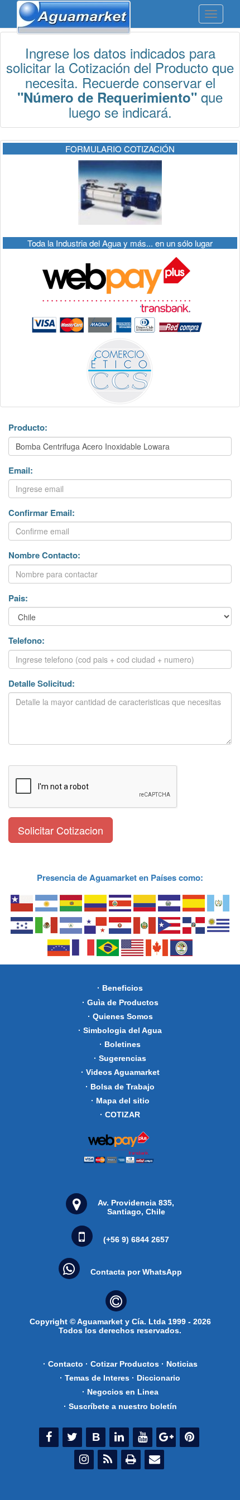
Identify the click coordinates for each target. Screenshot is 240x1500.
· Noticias (179, 1363)
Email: (20, 470)
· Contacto (63, 1363)
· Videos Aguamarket (120, 1072)
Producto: (27, 427)
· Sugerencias (120, 1058)
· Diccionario (156, 1377)
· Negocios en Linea (120, 1391)
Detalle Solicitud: (41, 683)
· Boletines (120, 1044)
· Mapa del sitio (120, 1100)
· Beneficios (120, 987)
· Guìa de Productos (120, 1002)
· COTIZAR (120, 1114)
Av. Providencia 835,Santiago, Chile (136, 1207)
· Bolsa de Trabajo (120, 1086)
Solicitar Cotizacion (60, 830)
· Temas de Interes (94, 1377)
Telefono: (26, 641)
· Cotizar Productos (122, 1363)
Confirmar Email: (41, 513)
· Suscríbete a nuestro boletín (120, 1406)
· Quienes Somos (120, 1016)
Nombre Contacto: (44, 555)
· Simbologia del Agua (120, 1030)
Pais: (18, 598)
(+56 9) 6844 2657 (136, 1239)
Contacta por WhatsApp (136, 1271)
